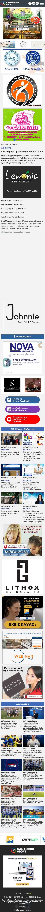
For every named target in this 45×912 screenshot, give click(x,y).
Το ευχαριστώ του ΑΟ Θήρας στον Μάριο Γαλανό (10, 513)
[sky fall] (33, 44)
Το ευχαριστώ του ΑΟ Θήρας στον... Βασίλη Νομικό (10, 454)
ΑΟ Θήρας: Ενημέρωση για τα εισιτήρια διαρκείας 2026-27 (10, 485)
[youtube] (33, 3)
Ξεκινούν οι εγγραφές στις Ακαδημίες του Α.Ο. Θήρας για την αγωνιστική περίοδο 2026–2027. (33, 456)
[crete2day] (10, 839)
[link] (22, 261)
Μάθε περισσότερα (22, 910)
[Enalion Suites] (17, 44)
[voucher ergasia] (30, 839)
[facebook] (30, 3)
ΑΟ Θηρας (6, 148)
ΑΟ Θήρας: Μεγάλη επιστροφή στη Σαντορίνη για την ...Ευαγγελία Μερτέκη (32, 486)
